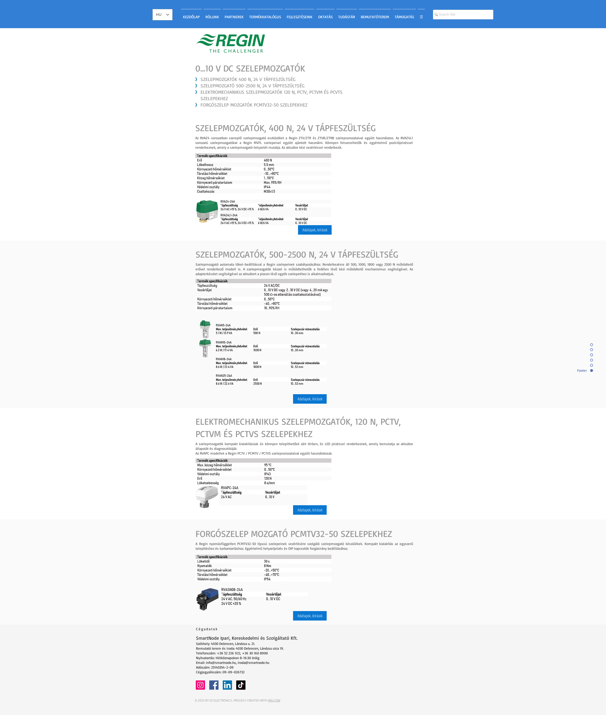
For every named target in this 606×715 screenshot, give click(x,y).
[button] (315, 230)
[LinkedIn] (227, 685)
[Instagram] (200, 685)
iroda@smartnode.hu (253, 662)
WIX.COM (274, 700)
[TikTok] (240, 685)
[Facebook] (213, 685)
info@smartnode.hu (221, 662)
